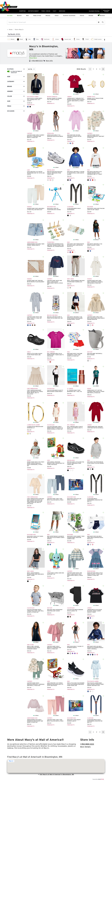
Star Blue (90, 251)
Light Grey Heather (90, 691)
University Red (92, 180)
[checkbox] (11, 39)
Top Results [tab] (14, 34)
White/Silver (72, 470)
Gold (28, 433)
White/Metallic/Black (70, 470)
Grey (70, 215)
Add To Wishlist (43, 74)
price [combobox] (9, 106)
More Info (49, 61)
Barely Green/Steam (48, 544)
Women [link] (19, 15)
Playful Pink (72, 143)
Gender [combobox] (10, 91)
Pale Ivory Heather (95, 654)
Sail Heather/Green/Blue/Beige (70, 252)
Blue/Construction (30, 325)
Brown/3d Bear (32, 325)
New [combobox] (8, 76)
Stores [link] (82, 15)
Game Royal (90, 180)
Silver (30, 433)
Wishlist (102, 15)
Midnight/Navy (92, 469)
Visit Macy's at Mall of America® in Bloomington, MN (57, 774)
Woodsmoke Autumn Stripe (70, 287)
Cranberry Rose (50, 362)
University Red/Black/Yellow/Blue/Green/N (72, 252)
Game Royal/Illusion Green (70, 180)
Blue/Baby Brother (28, 325)
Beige (68, 143)
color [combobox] (9, 96)
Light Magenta (72, 653)
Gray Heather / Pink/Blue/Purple (68, 252)
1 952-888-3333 (37, 61)
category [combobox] (10, 81)
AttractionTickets (106, 11)
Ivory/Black (68, 287)
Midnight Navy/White (70, 325)
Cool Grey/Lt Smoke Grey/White (70, 653)
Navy (70, 143)
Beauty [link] (48, 15)
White (52, 180)
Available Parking (94, 11)
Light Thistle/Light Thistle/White (75, 653)
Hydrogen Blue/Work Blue (50, 544)
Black (30, 106)
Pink (50, 180)
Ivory (90, 325)
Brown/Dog (34, 325)
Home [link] (56, 15)
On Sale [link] (9, 15)
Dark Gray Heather (90, 469)
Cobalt (88, 544)
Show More (33, 58)
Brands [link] (91, 15)
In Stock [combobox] (10, 69)
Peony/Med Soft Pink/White (77, 653)
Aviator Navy (28, 106)
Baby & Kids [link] (37, 15)
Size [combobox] (8, 101)
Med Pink (92, 544)
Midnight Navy (92, 654)
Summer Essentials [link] (69, 15)
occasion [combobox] (10, 111)
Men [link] (27, 15)
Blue (88, 325)
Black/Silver (28, 581)
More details (85, 747)
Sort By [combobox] (30, 69)
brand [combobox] (9, 86)
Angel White (48, 362)
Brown (70, 616)
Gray (48, 180)
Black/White (68, 180)
